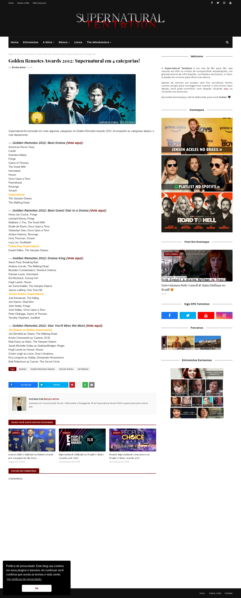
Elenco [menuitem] (63, 42)
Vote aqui (74, 143)
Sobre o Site (23, 3)
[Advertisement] (197, 449)
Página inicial (14, 54)
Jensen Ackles (66, 369)
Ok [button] (36, 588)
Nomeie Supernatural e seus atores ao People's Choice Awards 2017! (129, 456)
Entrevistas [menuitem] (30, 42)
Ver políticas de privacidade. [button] (24, 579)
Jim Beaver (28, 54)
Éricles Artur (19, 67)
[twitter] (218, 3)
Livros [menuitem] (78, 42)
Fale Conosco (39, 3)
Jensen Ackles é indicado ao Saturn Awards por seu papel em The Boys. (30, 456)
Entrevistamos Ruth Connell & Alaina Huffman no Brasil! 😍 (193, 287)
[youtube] (230, 3)
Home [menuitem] (15, 42)
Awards (22, 369)
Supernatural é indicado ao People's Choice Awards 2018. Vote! (81, 456)
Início (11, 3)
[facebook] (212, 3)
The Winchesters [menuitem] (98, 42)
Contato (229, 593)
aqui (226, 88)
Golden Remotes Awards (43, 369)
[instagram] (224, 3)
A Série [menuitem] (47, 42)
